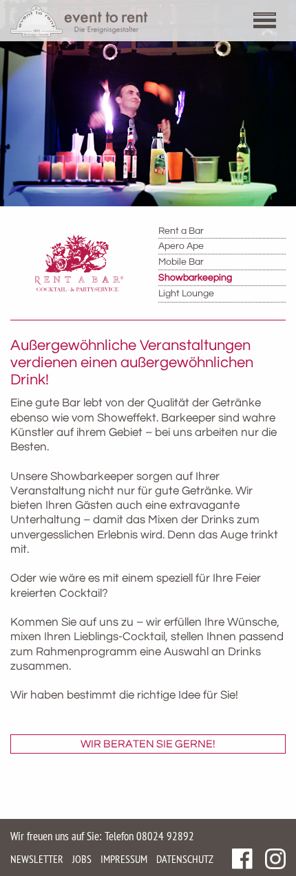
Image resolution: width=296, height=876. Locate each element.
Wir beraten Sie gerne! (148, 743)
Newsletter (36, 859)
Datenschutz (184, 859)
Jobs (82, 859)
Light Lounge (186, 293)
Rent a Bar (181, 231)
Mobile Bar (181, 262)
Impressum (124, 859)
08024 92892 (165, 836)
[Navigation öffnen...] (272, 22)
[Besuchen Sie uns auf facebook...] (242, 858)
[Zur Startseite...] (79, 21)
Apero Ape (181, 246)
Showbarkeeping (195, 278)
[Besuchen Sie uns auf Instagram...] (275, 858)
